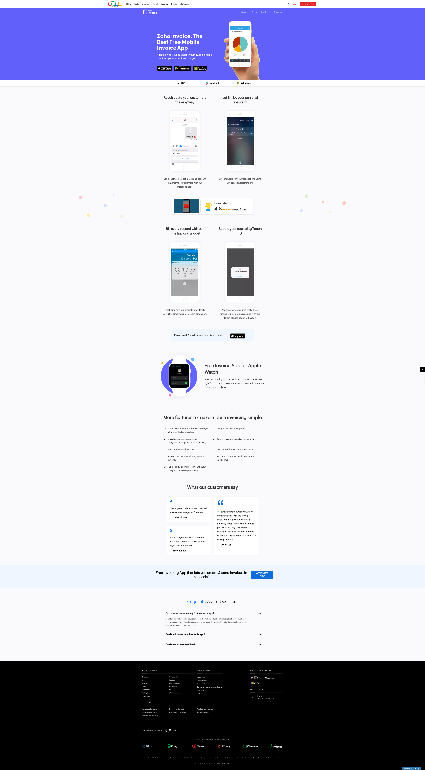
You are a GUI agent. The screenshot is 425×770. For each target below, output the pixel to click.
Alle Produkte (185, 4)
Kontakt (146, 758)
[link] (174, 4)
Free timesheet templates (150, 715)
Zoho (115, 4)
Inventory (146, 4)
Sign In (295, 4)
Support (172, 680)
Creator (174, 4)
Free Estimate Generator (205, 709)
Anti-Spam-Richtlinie (190, 758)
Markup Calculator (203, 712)
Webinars (145, 683)
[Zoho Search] (289, 4)
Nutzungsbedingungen (207, 758)
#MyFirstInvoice (174, 693)
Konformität (164, 758)
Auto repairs (201, 690)
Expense (164, 4)
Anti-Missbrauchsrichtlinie (273, 758)
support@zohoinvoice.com (266, 698)
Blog (170, 690)
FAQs (143, 680)
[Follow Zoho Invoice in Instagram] (170, 730)
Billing (128, 4)
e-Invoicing (173, 686)
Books (136, 4)
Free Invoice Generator (177, 709)
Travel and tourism (203, 684)
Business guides (174, 683)
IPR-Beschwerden (175, 758)
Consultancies (202, 680)
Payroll (155, 4)
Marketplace (146, 693)
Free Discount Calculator (177, 712)
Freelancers (201, 677)
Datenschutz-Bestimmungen (226, 758)
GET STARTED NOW (262, 574)
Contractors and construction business (210, 687)
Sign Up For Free (307, 4)
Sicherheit (155, 758)
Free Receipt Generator (149, 712)
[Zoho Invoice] (149, 12)
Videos (144, 686)
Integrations (146, 696)
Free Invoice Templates (149, 709)
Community (146, 690)
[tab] (181, 83)
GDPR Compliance (256, 758)
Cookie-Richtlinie (242, 758)
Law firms (200, 693)
